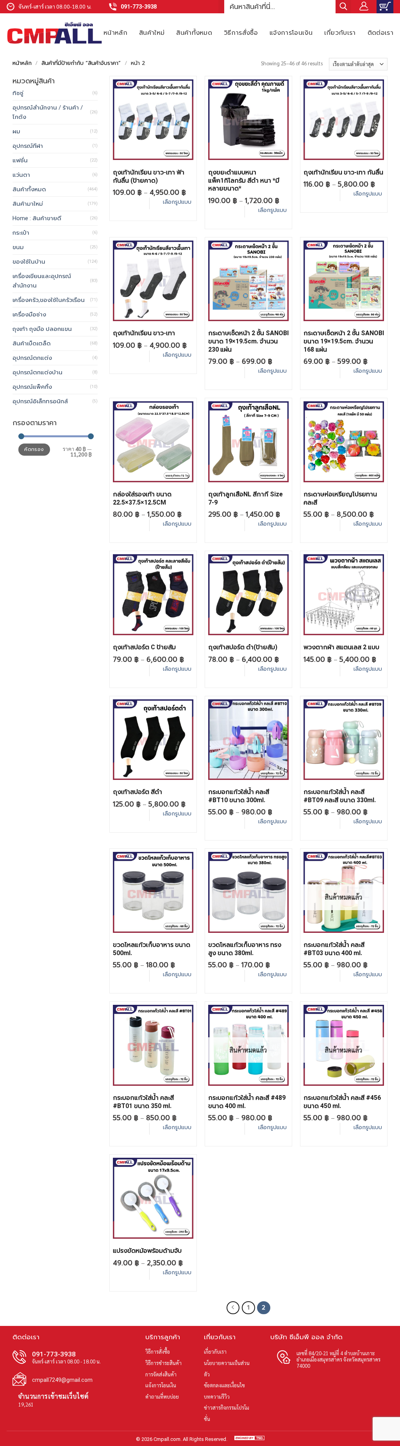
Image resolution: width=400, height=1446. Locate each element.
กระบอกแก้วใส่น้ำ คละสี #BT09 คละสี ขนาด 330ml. (340, 796)
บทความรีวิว (217, 1396)
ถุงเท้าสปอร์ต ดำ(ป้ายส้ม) (242, 647)
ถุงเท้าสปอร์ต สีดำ (137, 792)
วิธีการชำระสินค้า (163, 1363)
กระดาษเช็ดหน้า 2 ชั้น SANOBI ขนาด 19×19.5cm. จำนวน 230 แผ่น (248, 341)
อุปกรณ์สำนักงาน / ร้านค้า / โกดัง (47, 112)
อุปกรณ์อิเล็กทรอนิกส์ (40, 401)
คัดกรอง (34, 449)
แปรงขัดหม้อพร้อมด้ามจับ (147, 1250)
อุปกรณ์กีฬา (27, 145)
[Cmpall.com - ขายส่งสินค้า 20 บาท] (54, 33)
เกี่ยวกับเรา (340, 32)
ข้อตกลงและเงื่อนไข (224, 1385)
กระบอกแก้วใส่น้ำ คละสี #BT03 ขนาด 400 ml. (334, 949)
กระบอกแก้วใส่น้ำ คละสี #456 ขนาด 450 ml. (342, 1102)
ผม (16, 131)
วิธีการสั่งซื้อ (241, 32)
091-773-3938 (139, 7)
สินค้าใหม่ (151, 32)
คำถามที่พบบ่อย (162, 1396)
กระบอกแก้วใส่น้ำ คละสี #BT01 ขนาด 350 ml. (143, 1102)
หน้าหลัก (115, 32)
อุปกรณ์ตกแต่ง (32, 357)
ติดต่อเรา (380, 32)
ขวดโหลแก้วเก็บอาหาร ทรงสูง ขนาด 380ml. (244, 949)
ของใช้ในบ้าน (28, 261)
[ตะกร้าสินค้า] (385, 6)
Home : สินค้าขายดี (36, 218)
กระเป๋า (20, 232)
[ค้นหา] (343, 6)
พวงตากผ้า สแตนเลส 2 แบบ (341, 647)
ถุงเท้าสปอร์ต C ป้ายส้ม (144, 647)
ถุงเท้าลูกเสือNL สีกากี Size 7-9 (245, 498)
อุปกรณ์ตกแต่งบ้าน (37, 372)
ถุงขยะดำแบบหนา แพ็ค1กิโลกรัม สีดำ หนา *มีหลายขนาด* (243, 180)
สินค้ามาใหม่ (27, 203)
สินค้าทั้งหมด (194, 32)
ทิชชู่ (17, 93)
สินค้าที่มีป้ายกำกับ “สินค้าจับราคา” (81, 63)
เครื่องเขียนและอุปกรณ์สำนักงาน (41, 281)
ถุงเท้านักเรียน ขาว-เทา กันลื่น (343, 172)
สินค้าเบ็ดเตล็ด (31, 343)
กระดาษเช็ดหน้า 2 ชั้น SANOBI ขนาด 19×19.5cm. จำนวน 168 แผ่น (344, 341)
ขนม (18, 247)
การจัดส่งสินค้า (161, 1374)
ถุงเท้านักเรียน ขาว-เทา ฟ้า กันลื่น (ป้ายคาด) (148, 176)
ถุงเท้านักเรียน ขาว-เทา (144, 333)
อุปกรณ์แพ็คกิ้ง (32, 386)
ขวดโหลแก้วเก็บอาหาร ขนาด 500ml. (151, 949)
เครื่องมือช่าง (29, 314)
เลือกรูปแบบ (177, 202)
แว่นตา (21, 174)
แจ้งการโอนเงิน (291, 32)
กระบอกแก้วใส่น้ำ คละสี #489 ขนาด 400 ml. (247, 1102)
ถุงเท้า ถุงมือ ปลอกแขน (42, 328)
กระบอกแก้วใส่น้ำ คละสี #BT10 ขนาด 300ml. (238, 796)
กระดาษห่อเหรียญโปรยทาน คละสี (340, 498)
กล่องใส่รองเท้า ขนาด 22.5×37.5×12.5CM (142, 498)
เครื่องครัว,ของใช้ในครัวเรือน (48, 300)
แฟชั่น (20, 160)
